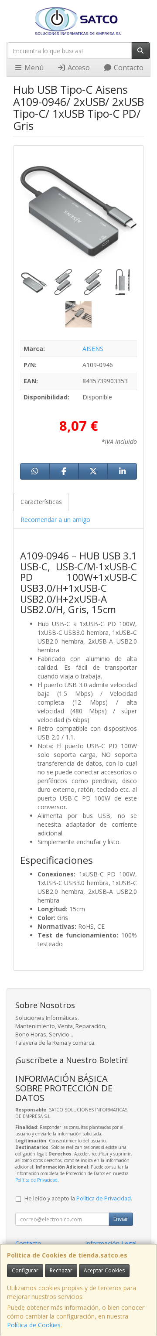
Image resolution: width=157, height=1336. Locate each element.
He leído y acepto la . (78, 1198)
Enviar (120, 1219)
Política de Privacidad (36, 1180)
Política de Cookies (34, 1325)
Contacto (127, 67)
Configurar (25, 1270)
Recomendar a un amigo (55, 519)
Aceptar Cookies (104, 1270)
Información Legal (111, 1243)
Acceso (78, 67)
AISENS (92, 348)
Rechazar (61, 1270)
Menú (33, 67)
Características (41, 502)
